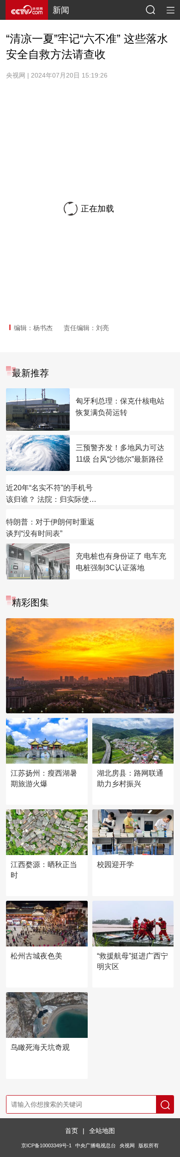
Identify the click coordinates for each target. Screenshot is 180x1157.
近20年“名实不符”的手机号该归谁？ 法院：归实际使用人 (51, 494)
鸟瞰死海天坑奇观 (40, 1047)
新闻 (61, 10)
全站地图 (102, 1130)
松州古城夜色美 (36, 956)
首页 (71, 1130)
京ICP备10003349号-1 (46, 1145)
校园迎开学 (115, 864)
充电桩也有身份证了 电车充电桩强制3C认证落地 (121, 562)
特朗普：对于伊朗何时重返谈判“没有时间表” (50, 527)
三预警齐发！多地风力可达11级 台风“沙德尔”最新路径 (120, 453)
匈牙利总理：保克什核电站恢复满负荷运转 (120, 406)
